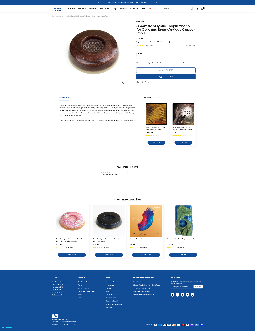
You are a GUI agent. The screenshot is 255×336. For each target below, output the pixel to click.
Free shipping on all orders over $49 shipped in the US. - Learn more (127, 2)
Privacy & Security (112, 301)
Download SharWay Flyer (141, 291)
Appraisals (109, 307)
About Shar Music (84, 282)
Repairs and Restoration (114, 304)
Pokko (80, 285)
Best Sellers (72, 9)
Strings (114, 9)
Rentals (142, 9)
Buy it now (168, 76)
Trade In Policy (111, 294)
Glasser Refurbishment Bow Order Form (146, 285)
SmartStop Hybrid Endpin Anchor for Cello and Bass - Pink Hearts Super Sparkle (70, 240)
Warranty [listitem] (80, 98)
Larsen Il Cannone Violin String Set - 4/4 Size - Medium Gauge (182, 128)
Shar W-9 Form (138, 282)
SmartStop (140, 21)
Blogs (80, 294)
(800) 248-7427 (57, 295)
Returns (109, 291)
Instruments (93, 9)
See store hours (57, 292)
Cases (107, 9)
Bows (101, 9)
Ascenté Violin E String (137, 239)
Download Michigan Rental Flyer (143, 294)
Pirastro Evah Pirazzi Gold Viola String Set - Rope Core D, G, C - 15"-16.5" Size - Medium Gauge (156, 128)
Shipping (109, 288)
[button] (202, 9)
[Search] (191, 9)
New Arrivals (82, 9)
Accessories (134, 9)
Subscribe (198, 286)
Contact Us (110, 285)
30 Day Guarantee (84, 288)
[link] (72, 8)
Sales (150, 9)
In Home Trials (111, 298)
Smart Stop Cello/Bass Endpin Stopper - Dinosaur (183, 239)
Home (53, 16)
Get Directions (56, 289)
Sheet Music (123, 9)
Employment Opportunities (86, 291)
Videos (80, 298)
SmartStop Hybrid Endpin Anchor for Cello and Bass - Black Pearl (107, 240)
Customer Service (112, 282)
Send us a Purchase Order (142, 288)
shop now (156, 142)
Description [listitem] (64, 98)
